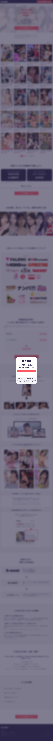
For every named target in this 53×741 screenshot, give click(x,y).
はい (26, 371)
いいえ (26, 374)
